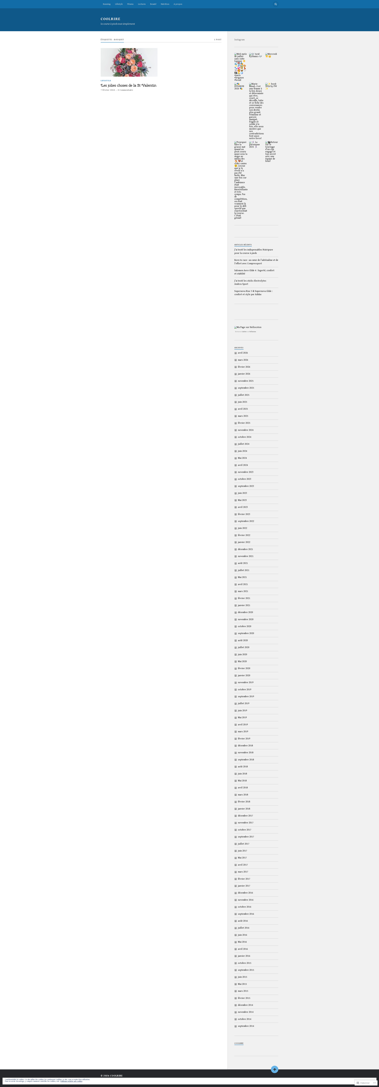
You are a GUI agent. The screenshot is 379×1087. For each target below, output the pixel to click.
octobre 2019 (244, 689)
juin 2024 (242, 451)
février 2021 (244, 598)
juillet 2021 (243, 570)
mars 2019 (243, 731)
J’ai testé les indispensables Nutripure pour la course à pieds (253, 251)
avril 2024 (243, 465)
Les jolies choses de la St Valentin (128, 85)
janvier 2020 (244, 675)
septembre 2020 (246, 633)
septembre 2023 (246, 486)
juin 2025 (242, 402)
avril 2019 (243, 724)
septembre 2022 (246, 521)
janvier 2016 (244, 956)
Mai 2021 (242, 577)
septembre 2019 (246, 696)
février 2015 (244, 998)
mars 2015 (243, 991)
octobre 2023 (244, 479)
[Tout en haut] (274, 1069)
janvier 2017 (244, 885)
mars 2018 (243, 794)
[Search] (275, 4)
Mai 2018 (242, 780)
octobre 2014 (244, 1019)
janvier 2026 (244, 373)
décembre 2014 (245, 1005)
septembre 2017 (246, 836)
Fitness (130, 4)
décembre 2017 (245, 815)
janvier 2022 (244, 542)
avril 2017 (243, 864)
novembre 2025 (245, 381)
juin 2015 (242, 977)
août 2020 (243, 640)
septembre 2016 (246, 914)
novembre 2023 (245, 472)
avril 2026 (243, 352)
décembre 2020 (245, 612)
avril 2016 (243, 949)
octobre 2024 (244, 437)
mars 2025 (243, 416)
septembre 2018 (246, 759)
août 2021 (243, 563)
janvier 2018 (244, 808)
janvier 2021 (244, 605)
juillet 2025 (243, 395)
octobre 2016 (244, 906)
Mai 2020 (242, 661)
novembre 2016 (245, 900)
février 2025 (244, 423)
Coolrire (244, 332)
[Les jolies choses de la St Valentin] (129, 62)
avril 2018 (243, 787)
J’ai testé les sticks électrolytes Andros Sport (250, 282)
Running (107, 4)
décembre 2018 (245, 745)
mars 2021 (243, 591)
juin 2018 (242, 773)
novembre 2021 (245, 556)
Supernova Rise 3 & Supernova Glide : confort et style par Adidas (253, 293)
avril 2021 (243, 584)
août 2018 (243, 766)
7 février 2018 (108, 90)
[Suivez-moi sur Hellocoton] (247, 327)
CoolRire (110, 19)
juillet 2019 (243, 703)
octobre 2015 (244, 963)
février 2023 (244, 514)
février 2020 (244, 668)
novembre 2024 (245, 430)
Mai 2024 (242, 458)
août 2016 (243, 921)
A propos (178, 4)
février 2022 (244, 535)
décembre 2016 (245, 892)
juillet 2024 (243, 444)
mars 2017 (243, 871)
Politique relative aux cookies (71, 1081)
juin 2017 (242, 850)
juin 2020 (242, 654)
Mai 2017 (242, 857)
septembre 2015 (246, 970)
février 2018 (244, 801)
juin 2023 (242, 493)
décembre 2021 (245, 549)
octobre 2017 (244, 829)
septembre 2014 (246, 1026)
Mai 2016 (242, 942)
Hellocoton (252, 332)
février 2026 (244, 367)
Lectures (142, 4)
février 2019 (244, 738)
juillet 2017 (243, 843)
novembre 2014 (245, 1012)
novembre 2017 (245, 822)
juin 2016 (242, 935)
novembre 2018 (245, 752)
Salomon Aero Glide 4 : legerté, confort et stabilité (254, 272)
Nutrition (165, 4)
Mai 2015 (242, 984)
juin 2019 (242, 710)
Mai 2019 (242, 717)
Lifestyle (119, 4)
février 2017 (244, 879)
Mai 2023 (242, 500)
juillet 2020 (243, 647)
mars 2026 (243, 360)
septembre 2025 (246, 388)
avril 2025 (243, 409)
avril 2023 (243, 507)
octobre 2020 (244, 626)
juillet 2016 (243, 927)
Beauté (153, 4)
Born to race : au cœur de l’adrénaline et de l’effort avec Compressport (256, 262)
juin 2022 (242, 528)
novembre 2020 (245, 619)
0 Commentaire (125, 90)
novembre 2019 (245, 682)
